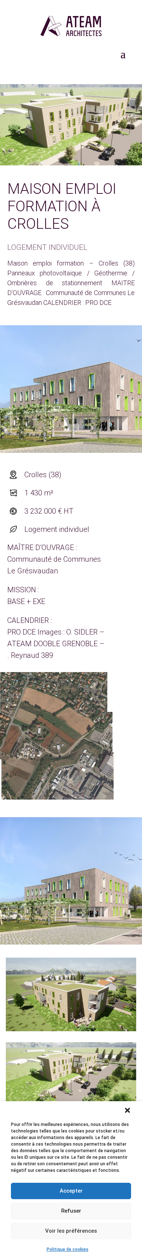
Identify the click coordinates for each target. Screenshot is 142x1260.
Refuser (71, 1211)
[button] (127, 1110)
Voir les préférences (71, 1231)
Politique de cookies (67, 1249)
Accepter (71, 1191)
